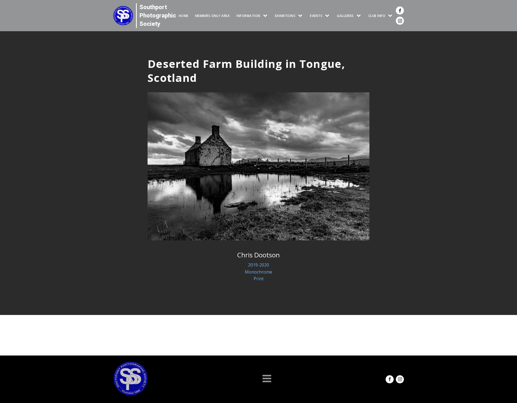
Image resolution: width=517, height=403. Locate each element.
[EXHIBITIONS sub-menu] (301, 16)
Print (259, 279)
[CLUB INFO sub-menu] (391, 16)
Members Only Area (212, 15)
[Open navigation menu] (267, 379)
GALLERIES (345, 15)
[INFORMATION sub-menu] (266, 16)
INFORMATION (248, 15)
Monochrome (258, 272)
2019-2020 (258, 265)
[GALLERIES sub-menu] (360, 16)
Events (316, 15)
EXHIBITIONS (285, 15)
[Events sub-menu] (328, 16)
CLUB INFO (377, 15)
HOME (183, 15)
